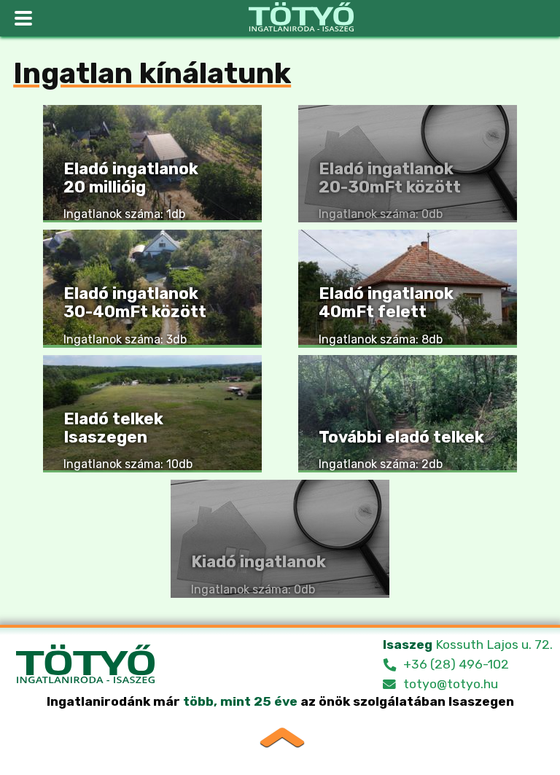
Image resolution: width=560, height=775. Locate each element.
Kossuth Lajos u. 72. (468, 644)
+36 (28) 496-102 (456, 664)
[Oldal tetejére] (280, 736)
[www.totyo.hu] (301, 18)
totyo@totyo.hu (450, 684)
